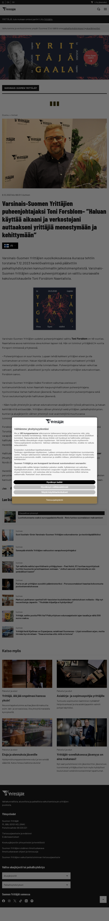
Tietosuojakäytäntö (54, 500)
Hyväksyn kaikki (54, 482)
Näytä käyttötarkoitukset (54, 492)
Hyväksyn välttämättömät (54, 487)
